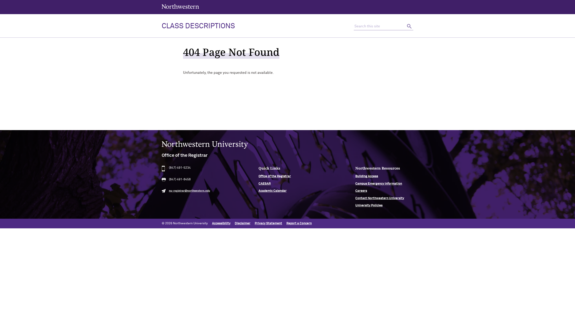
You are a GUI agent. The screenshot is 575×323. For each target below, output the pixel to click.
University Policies (369, 205)
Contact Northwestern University (379, 198)
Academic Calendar (273, 190)
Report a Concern (299, 223)
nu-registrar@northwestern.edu (189, 191)
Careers (361, 190)
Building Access (366, 176)
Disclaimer (242, 223)
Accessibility (221, 223)
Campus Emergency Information (378, 183)
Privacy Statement (268, 223)
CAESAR (265, 183)
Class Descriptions (198, 26)
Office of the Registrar (275, 176)
